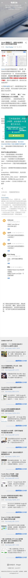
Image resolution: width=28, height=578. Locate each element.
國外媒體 (7, 86)
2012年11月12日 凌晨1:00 (16, 267)
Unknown (10, 220)
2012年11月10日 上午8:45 (14, 221)
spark (9, 232)
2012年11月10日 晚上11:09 (14, 256)
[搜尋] (26, 3)
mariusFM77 (17, 568)
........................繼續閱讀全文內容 (16, 361)
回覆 (8, 229)
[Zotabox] (0, 577)
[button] (26, 43)
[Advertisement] (14, 25)
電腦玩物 (14, 3)
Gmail (3, 69)
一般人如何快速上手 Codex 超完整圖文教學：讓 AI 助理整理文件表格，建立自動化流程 (12, 540)
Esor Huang (11, 254)
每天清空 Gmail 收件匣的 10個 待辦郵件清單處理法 (13, 144)
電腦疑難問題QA (14, 192)
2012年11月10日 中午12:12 (18, 232)
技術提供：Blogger (15, 565)
